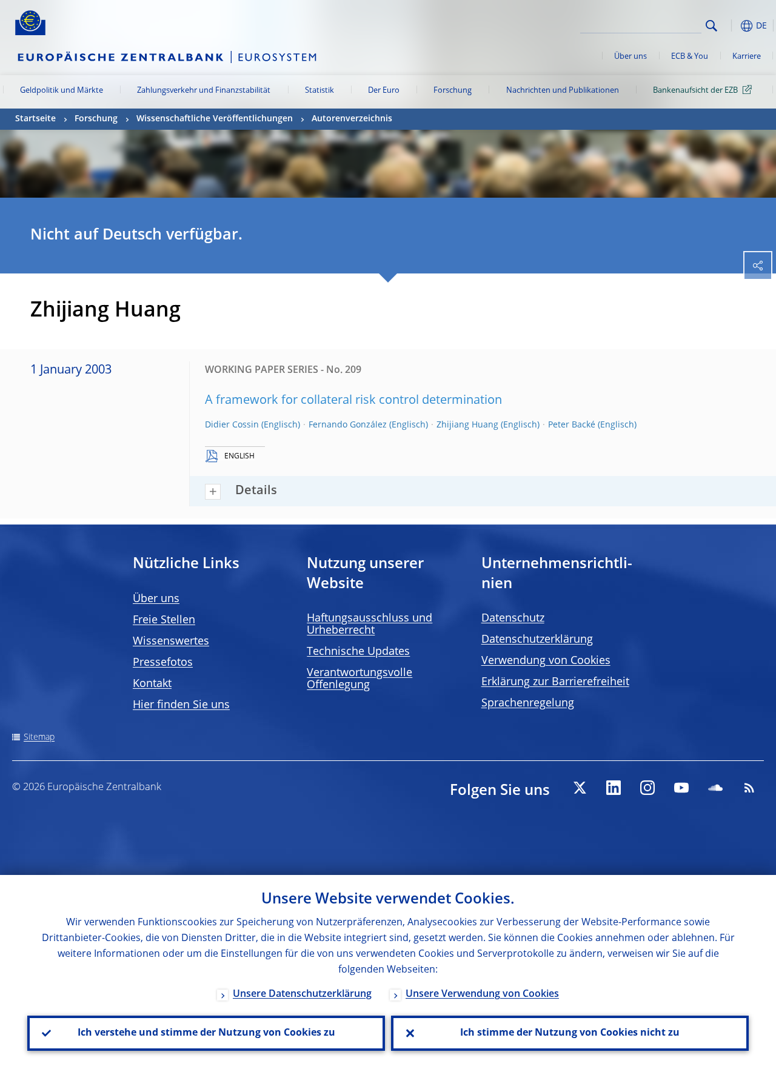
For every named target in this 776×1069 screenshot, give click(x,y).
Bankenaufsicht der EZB (695, 91)
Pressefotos (163, 662)
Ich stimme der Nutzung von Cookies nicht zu (570, 1033)
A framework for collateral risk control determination (353, 401)
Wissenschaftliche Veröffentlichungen (214, 119)
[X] (579, 787)
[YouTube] (681, 787)
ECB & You (689, 57)
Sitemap (39, 737)
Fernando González (348, 425)
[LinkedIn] (613, 787)
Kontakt (152, 684)
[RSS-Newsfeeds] (749, 787)
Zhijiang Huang (467, 425)
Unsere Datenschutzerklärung (302, 994)
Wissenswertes (171, 641)
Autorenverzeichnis (352, 119)
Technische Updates (358, 651)
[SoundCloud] (715, 787)
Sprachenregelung (527, 703)
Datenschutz (512, 618)
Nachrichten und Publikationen (562, 91)
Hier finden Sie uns (181, 705)
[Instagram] (647, 787)
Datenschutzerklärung (537, 639)
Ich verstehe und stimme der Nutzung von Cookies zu (206, 1033)
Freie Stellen (164, 620)
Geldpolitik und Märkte (61, 91)
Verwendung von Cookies (545, 660)
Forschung (452, 91)
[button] (730, 26)
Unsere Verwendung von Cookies (482, 994)
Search (711, 25)
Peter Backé (571, 425)
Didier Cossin (232, 425)
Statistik (319, 91)
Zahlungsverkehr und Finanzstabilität (203, 91)
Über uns (630, 57)
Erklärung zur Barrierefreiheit (555, 682)
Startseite (35, 119)
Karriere (746, 57)
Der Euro (384, 91)
